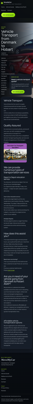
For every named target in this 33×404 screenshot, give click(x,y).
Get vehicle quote (8, 15)
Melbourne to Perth (21, 7)
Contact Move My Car (7, 365)
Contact (9, 10)
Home (3, 7)
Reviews (3, 10)
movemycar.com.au (16, 396)
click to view (11, 270)
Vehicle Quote (10, 7)
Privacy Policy (5, 388)
